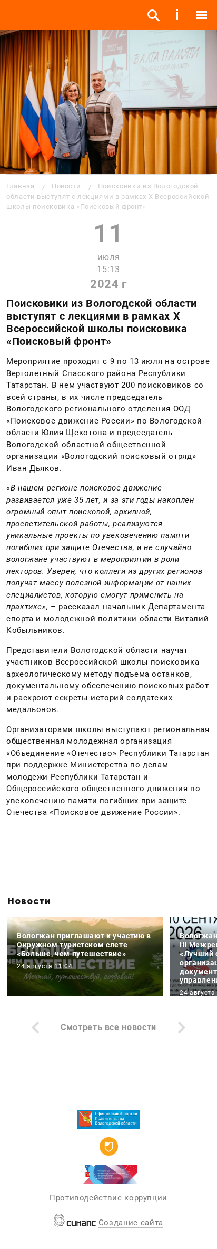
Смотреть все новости (108, 1027)
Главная (20, 186)
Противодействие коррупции (108, 1198)
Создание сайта (130, 1222)
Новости (66, 186)
